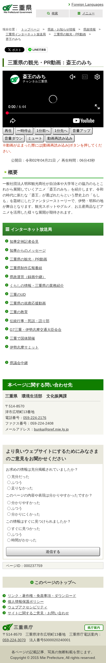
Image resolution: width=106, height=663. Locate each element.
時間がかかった (24, 540)
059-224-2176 (34, 418)
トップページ (30, 29)
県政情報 (89, 29)
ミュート (35, 138)
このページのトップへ (55, 582)
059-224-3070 (14, 640)
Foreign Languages (87, 4)
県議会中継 (19, 363)
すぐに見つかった (25, 529)
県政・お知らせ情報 (61, 29)
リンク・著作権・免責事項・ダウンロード (42, 596)
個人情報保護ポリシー (26, 601)
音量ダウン (14, 138)
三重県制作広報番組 (26, 268)
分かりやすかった (25, 503)
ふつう (16, 482)
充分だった (20, 477)
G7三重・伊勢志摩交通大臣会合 (35, 330)
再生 (8, 131)
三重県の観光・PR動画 (70, 34)
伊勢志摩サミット (24, 347)
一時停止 (24, 131)
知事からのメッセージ (28, 250)
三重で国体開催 (22, 338)
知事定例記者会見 (24, 241)
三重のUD (18, 294)
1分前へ (43, 131)
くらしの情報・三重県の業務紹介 (37, 285)
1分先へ (61, 131)
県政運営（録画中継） (28, 277)
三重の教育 (19, 312)
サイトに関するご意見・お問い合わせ (38, 613)
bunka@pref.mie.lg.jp (51, 429)
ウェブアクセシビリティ (27, 607)
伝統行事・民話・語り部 (29, 321)
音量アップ (82, 131)
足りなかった (22, 488)
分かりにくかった (25, 514)
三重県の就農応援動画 (28, 303)
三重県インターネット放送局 (26, 34)
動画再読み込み (60, 138)
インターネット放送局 (31, 229)
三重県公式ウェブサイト (17, 8)
